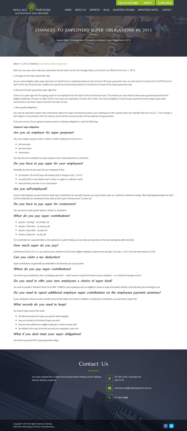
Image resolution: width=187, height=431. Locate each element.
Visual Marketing (47, 426)
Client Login (164, 2)
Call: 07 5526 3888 (128, 2)
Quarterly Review (124, 10)
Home (68, 10)
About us (80, 10)
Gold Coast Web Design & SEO (25, 426)
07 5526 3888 (121, 397)
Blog (106, 10)
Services (95, 10)
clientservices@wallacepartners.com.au (133, 388)
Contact (167, 10)
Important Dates (148, 10)
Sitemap (48, 423)
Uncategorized (76, 40)
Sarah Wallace (45, 63)
